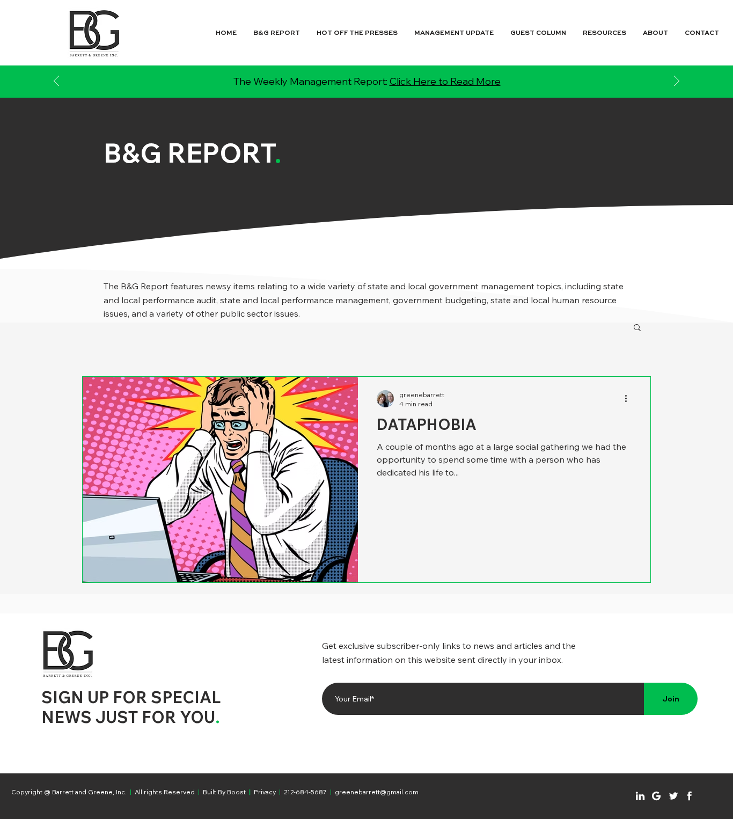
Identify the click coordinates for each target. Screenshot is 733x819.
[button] (637, 328)
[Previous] (56, 82)
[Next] (676, 82)
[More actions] (629, 398)
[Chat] (640, 796)
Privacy (265, 792)
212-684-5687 (305, 792)
